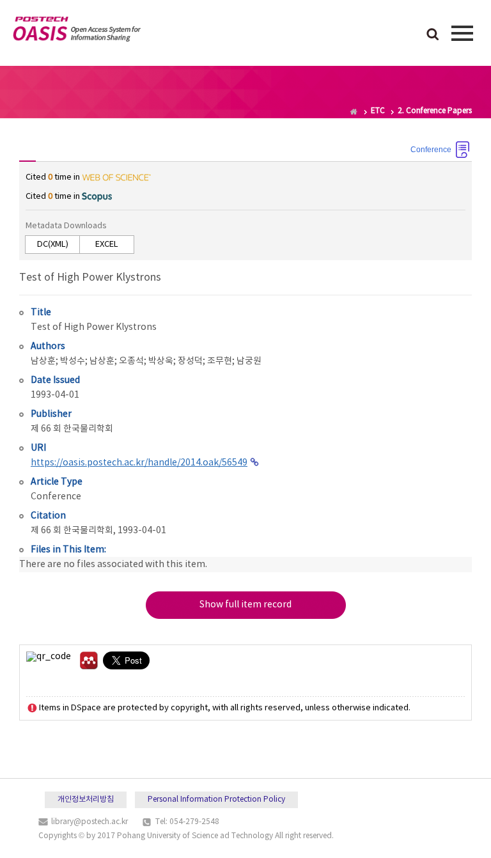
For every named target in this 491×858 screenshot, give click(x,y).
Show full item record (245, 605)
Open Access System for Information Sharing (77, 31)
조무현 (219, 361)
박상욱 (160, 361)
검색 (433, 35)
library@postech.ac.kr (89, 822)
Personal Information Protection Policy (216, 799)
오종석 (131, 361)
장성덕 (190, 361)
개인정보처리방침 (86, 799)
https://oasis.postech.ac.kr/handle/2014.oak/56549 (139, 463)
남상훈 (43, 361)
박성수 (72, 361)
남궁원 (249, 361)
